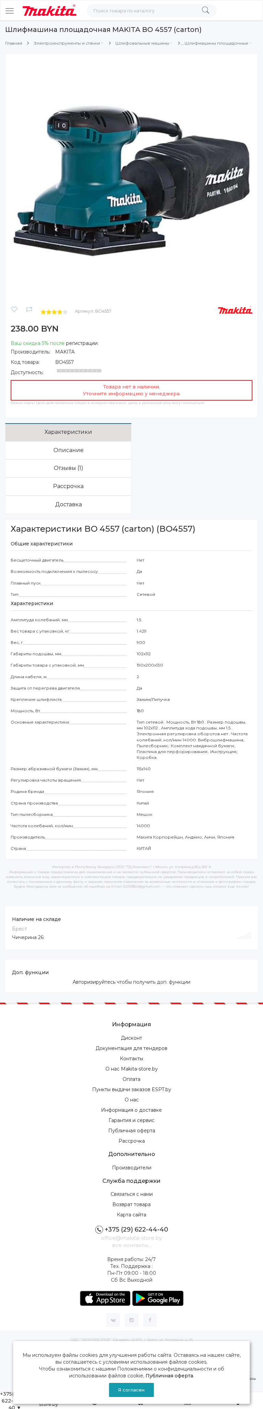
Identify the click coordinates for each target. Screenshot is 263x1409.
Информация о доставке (131, 1110)
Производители (131, 1168)
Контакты (131, 1058)
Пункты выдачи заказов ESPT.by (131, 1089)
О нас (132, 1100)
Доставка (68, 504)
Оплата (131, 1079)
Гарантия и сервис (131, 1120)
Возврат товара (131, 1204)
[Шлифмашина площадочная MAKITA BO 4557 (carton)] (131, 179)
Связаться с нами (132, 1194)
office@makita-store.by (131, 1238)
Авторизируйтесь (94, 982)
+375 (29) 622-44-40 (136, 1229)
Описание (68, 450)
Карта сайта (131, 1215)
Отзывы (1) (68, 468)
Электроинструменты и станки (67, 43)
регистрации (82, 343)
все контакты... (131, 1245)
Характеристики (68, 432)
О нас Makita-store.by (131, 1069)
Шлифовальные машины (142, 43)
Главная (13, 43)
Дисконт (131, 1038)
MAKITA (65, 352)
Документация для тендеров (131, 1048)
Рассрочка (68, 486)
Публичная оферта (131, 1131)
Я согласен (131, 1390)
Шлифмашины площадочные (216, 43)
